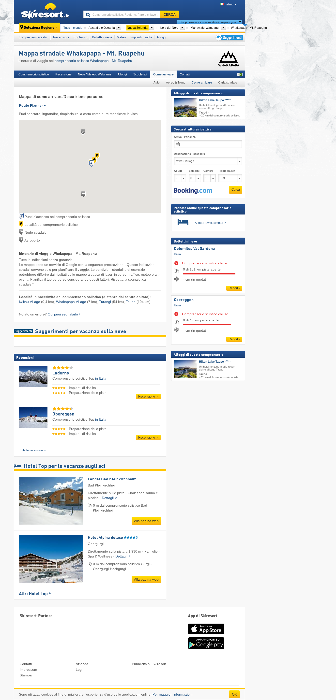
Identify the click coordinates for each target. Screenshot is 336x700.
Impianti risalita (141, 37)
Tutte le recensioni (31, 450)
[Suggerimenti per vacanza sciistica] (229, 37)
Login (80, 669)
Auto (156, 82)
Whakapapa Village (71, 302)
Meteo (121, 37)
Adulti (178, 170)
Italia (177, 254)
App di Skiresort (202, 616)
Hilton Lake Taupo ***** (215, 100)
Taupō (131, 302)
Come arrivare (163, 74)
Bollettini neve (102, 37)
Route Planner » (32, 105)
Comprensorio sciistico (33, 74)
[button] (193, 191)
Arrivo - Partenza (185, 136)
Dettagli (108, 498)
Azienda (82, 664)
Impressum (28, 669)
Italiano (229, 4)
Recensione (63, 74)
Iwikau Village (29, 302)
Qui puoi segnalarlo (63, 314)
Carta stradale (227, 82)
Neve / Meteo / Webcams (94, 74)
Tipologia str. (226, 170)
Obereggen (184, 300)
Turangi (105, 302)
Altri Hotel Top (33, 594)
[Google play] (206, 648)
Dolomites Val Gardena (194, 249)
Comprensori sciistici (33, 37)
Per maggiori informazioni (172, 694)
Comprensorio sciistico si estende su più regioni (208, 22)
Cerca (235, 189)
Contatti (185, 74)
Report (233, 288)
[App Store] (206, 635)
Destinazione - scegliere (189, 153)
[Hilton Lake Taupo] (185, 107)
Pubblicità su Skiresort (149, 664)
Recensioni (61, 37)
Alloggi (161, 37)
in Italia (100, 378)
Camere (208, 170)
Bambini (194, 170)
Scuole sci (140, 74)
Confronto (80, 37)
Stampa (26, 675)
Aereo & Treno (175, 82)
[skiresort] (46, 12)
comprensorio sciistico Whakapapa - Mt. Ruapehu (93, 61)
